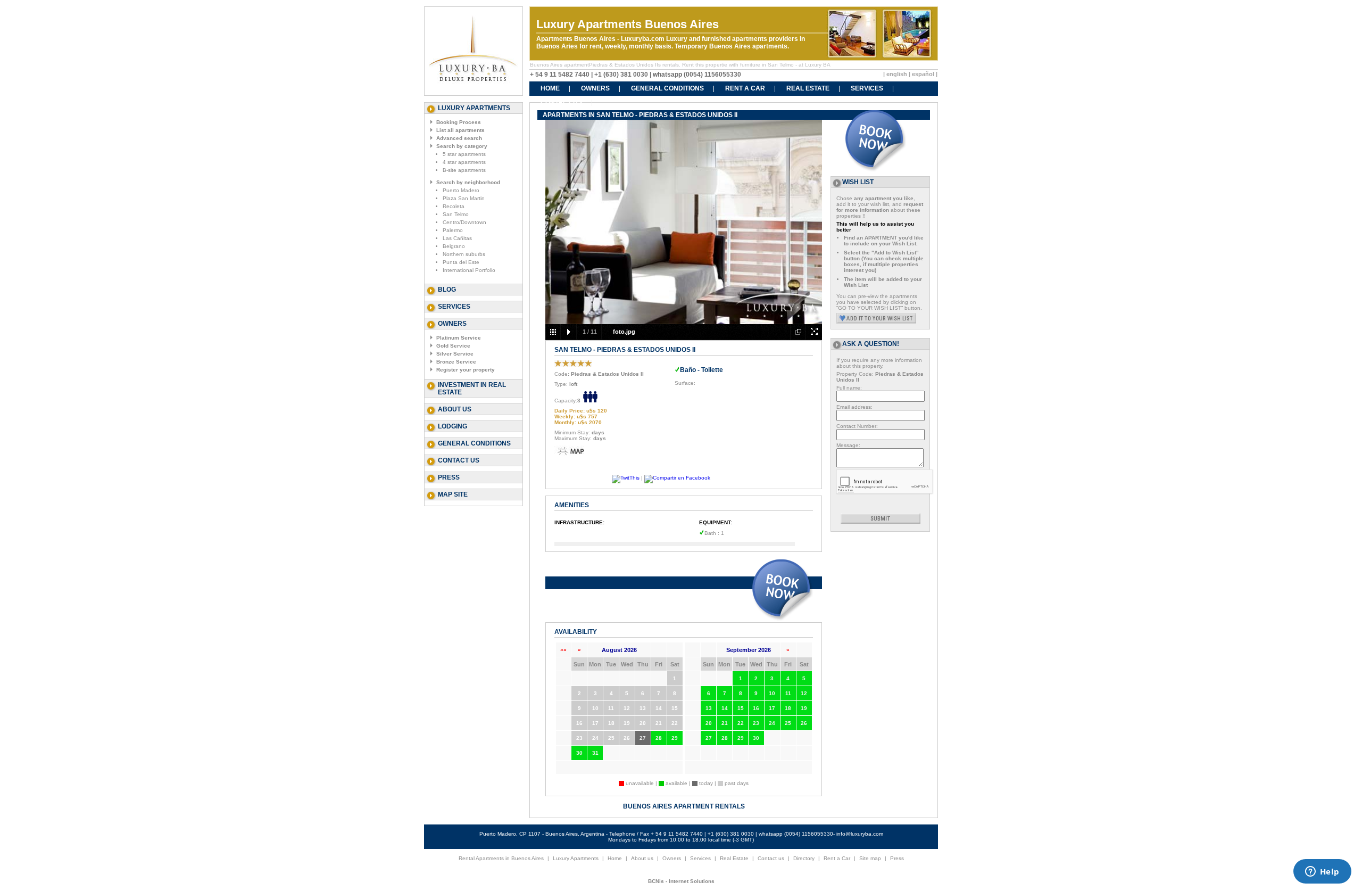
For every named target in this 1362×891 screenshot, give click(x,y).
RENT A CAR (745, 88)
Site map (870, 858)
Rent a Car (837, 858)
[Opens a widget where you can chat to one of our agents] (1322, 872)
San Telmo (456, 214)
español (923, 74)
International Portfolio (469, 270)
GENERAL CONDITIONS (667, 88)
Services (454, 306)
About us (454, 409)
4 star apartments (464, 162)
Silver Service (455, 354)
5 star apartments (464, 154)
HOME (550, 88)
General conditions (474, 443)
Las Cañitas (457, 238)
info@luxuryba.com (859, 834)
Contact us (458, 460)
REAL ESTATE (807, 88)
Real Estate (734, 858)
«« (563, 650)
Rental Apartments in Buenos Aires (501, 858)
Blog (447, 289)
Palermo (453, 230)
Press (449, 477)
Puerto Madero (461, 190)
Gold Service (453, 346)
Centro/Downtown (464, 222)
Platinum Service (458, 338)
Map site (453, 494)
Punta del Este (461, 262)
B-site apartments (464, 170)
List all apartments (460, 130)
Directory (804, 858)
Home (615, 858)
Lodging (452, 426)
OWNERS (595, 88)
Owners (671, 858)
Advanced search (459, 138)
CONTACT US (561, 102)
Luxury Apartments (576, 858)
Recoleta (453, 206)
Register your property (465, 370)
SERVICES (867, 88)
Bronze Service (456, 362)
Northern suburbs (464, 254)
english (896, 74)
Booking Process (458, 122)
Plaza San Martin (464, 198)
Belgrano (454, 246)
